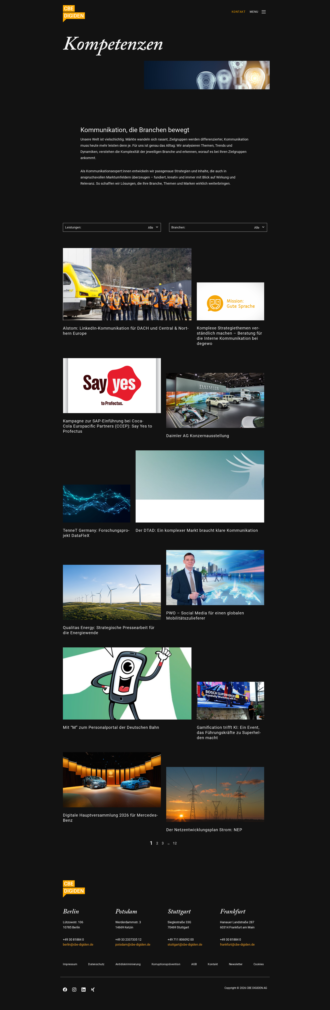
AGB (194, 964)
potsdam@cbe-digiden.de (132, 944)
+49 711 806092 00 (181, 939)
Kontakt (213, 964)
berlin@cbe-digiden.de (78, 944)
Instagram (74, 988)
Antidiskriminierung (128, 964)
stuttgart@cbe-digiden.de (185, 944)
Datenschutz (96, 964)
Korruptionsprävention (166, 964)
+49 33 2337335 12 (128, 939)
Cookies (259, 964)
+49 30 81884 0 (73, 939)
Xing (93, 988)
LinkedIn (83, 988)
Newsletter (236, 964)
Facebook (65, 988)
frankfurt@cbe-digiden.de (237, 944)
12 (175, 843)
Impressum (70, 964)
